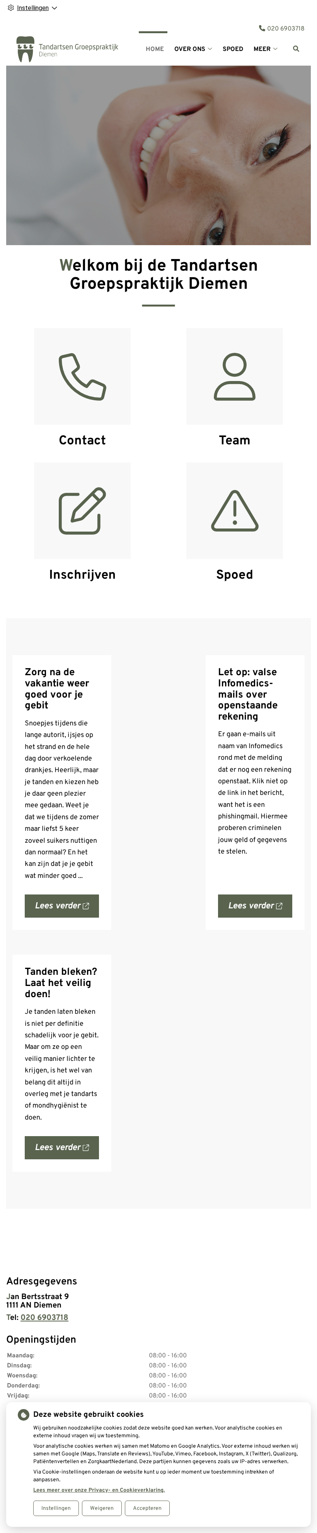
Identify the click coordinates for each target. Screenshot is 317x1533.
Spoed (233, 49)
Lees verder (67, 909)
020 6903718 (44, 1318)
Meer (262, 49)
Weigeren (102, 1508)
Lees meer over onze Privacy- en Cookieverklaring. (99, 1490)
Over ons (189, 49)
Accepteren (147, 1508)
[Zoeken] (296, 48)
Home (155, 49)
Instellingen (56, 1508)
